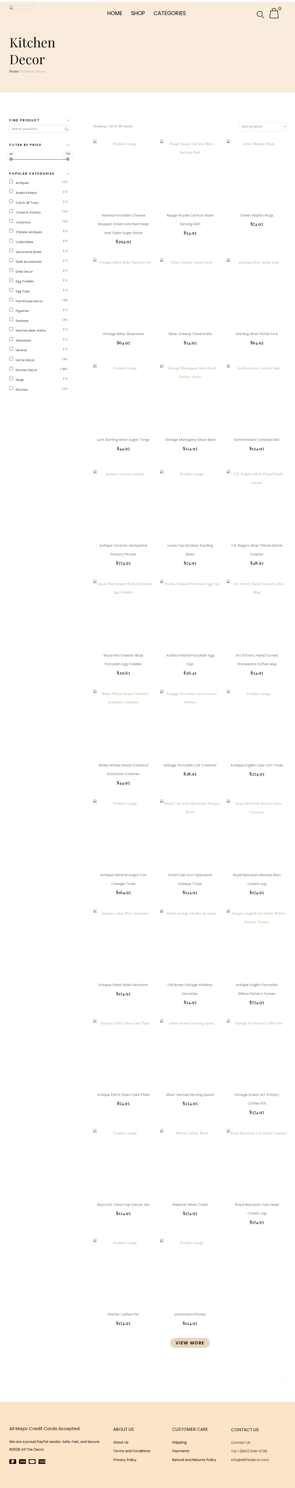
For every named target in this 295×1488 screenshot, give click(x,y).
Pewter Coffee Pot (123, 1314)
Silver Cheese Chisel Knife (190, 333)
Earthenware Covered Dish (257, 439)
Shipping (179, 1442)
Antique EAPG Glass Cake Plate (123, 1094)
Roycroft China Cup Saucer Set (123, 1204)
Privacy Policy (124, 1459)
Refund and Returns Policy (194, 1459)
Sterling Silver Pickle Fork (257, 333)
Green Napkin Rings (256, 215)
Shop (138, 13)
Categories (170, 13)
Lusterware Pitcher (190, 1314)
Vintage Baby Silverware (123, 333)
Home (114, 13)
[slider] (11, 159)
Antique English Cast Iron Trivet (256, 765)
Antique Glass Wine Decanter (123, 984)
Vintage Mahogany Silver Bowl (190, 439)
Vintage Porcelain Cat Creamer (190, 765)
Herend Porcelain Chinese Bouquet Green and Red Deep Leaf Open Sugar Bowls (123, 224)
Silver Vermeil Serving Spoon (190, 1094)
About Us (120, 1442)
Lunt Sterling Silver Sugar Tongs (123, 439)
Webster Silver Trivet (190, 1204)
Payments (180, 1450)
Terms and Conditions (131, 1450)
